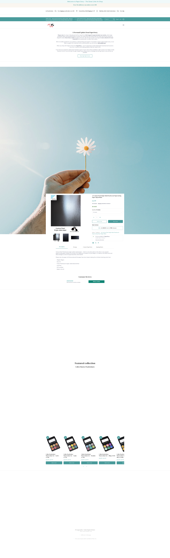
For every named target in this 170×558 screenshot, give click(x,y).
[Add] (100, 217)
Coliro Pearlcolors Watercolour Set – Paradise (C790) (88, 455)
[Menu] (123, 25)
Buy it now (115, 221)
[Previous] (48, 213)
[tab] (62, 247)
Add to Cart (99, 221)
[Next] (83, 213)
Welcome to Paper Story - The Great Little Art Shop (85, 2)
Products (98, 232)
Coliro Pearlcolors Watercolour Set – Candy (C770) (70, 455)
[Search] (114, 19)
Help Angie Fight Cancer (85, 55)
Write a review (96, 281)
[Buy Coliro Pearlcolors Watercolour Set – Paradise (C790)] (89, 444)
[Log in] (123, 19)
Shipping (99, 203)
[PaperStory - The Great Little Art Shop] (51, 25)
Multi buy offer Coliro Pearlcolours (91, 11)
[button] (93, 243)
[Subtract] (93, 217)
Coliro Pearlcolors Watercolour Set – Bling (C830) (107, 455)
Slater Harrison (95, 225)
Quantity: (96, 209)
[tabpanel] (85, 260)
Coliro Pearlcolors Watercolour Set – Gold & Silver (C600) (123, 455)
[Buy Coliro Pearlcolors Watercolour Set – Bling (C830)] (107, 444)
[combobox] (109, 19)
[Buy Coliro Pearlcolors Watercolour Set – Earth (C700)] (54, 444)
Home (93, 232)
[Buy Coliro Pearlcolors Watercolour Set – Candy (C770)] (72, 444)
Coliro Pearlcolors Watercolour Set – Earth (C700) (52, 455)
